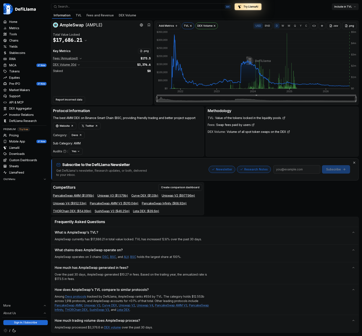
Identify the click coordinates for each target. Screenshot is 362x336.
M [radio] (289, 25)
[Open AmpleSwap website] (141, 25)
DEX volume (112, 327)
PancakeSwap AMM (68, 305)
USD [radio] (258, 25)
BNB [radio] (267, 25)
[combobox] (141, 6)
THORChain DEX (76, 309)
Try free (23, 129)
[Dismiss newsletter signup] (354, 162)
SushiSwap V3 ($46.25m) (112, 211)
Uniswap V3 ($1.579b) (112, 195)
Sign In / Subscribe (25, 322)
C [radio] (306, 25)
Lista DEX (123, 309)
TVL (78, 15)
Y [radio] (300, 25)
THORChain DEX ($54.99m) (72, 211)
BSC (113, 257)
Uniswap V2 (127, 305)
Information (62, 15)
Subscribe (333, 169)
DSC (105, 257)
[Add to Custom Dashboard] (322, 25)
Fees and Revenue (100, 15)
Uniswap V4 (145, 305)
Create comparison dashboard (180, 187)
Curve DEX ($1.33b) (144, 195)
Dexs (75, 135)
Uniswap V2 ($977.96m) (178, 195)
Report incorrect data (69, 99)
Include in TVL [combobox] (343, 6)
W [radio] (283, 25)
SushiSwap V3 (99, 309)
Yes (74, 151)
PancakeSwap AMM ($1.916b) (73, 195)
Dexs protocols (75, 296)
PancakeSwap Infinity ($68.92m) (164, 203)
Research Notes (256, 169)
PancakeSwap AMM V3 (171, 305)
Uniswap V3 (92, 305)
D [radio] (277, 25)
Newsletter (224, 169)
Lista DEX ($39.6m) (146, 211)
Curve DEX (109, 305)
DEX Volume (127, 15)
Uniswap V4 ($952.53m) (70, 203)
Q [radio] (295, 25)
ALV (126, 257)
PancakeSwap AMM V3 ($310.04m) (114, 203)
